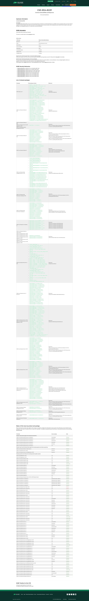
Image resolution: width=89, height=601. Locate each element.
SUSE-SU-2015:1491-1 (21, 76)
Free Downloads (72, 4)
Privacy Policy (70, 599)
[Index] (45, 14)
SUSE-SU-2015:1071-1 (21, 68)
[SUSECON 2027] (50, 1)
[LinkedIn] (73, 594)
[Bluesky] (75, 594)
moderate (30, 34)
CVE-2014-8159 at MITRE (20, 20)
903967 (25, 62)
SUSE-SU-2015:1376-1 (21, 70)
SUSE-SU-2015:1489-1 (21, 75)
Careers (22, 594)
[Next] (48, 14)
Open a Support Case (17, 599)
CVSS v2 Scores (18, 38)
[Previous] (42, 14)
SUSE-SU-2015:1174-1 (21, 69)
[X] (71, 594)
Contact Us (67, 4)
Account (64, 1)
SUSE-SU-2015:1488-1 (21, 74)
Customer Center (58, 1)
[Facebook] (69, 594)
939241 (46, 62)
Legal (24, 594)
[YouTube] (67, 594)
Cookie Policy (74, 599)
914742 (35, 62)
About (35, 594)
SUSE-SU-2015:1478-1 (21, 71)
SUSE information (21, 30)
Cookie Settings (65, 599)
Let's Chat (51, 594)
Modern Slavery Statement (30, 594)
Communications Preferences (41, 594)
